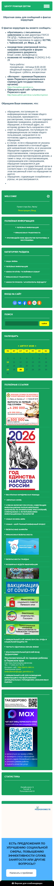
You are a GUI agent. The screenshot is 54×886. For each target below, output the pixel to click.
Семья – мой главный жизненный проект (25, 524)
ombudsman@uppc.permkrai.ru (18, 671)
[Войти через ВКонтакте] (20, 303)
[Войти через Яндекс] (29, 303)
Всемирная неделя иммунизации (22, 564)
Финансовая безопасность (19, 535)
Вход (33, 210)
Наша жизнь (12, 261)
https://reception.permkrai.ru (20, 87)
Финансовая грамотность (27, 233)
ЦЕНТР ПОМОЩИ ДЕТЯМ (17, 6)
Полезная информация (28, 227)
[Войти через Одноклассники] (39, 303)
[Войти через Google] (34, 303)
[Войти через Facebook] (24, 303)
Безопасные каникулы (17, 529)
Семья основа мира (15, 519)
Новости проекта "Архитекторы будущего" (26, 282)
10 (8, 362)
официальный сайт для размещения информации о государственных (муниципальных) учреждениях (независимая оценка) (26, 678)
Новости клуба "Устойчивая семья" (23, 272)
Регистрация (24, 210)
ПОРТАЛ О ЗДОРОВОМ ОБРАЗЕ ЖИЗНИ (22, 647)
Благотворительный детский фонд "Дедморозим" (22, 653)
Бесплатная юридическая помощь (22, 495)
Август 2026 (27, 346)
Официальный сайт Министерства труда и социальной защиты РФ (25, 641)
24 (8, 370)
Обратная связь (14, 500)
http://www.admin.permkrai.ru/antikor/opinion (27, 95)
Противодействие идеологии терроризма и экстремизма (28, 239)
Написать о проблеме (21, 873)
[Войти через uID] (15, 303)
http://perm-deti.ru (26, 667)
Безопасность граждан (17, 559)
